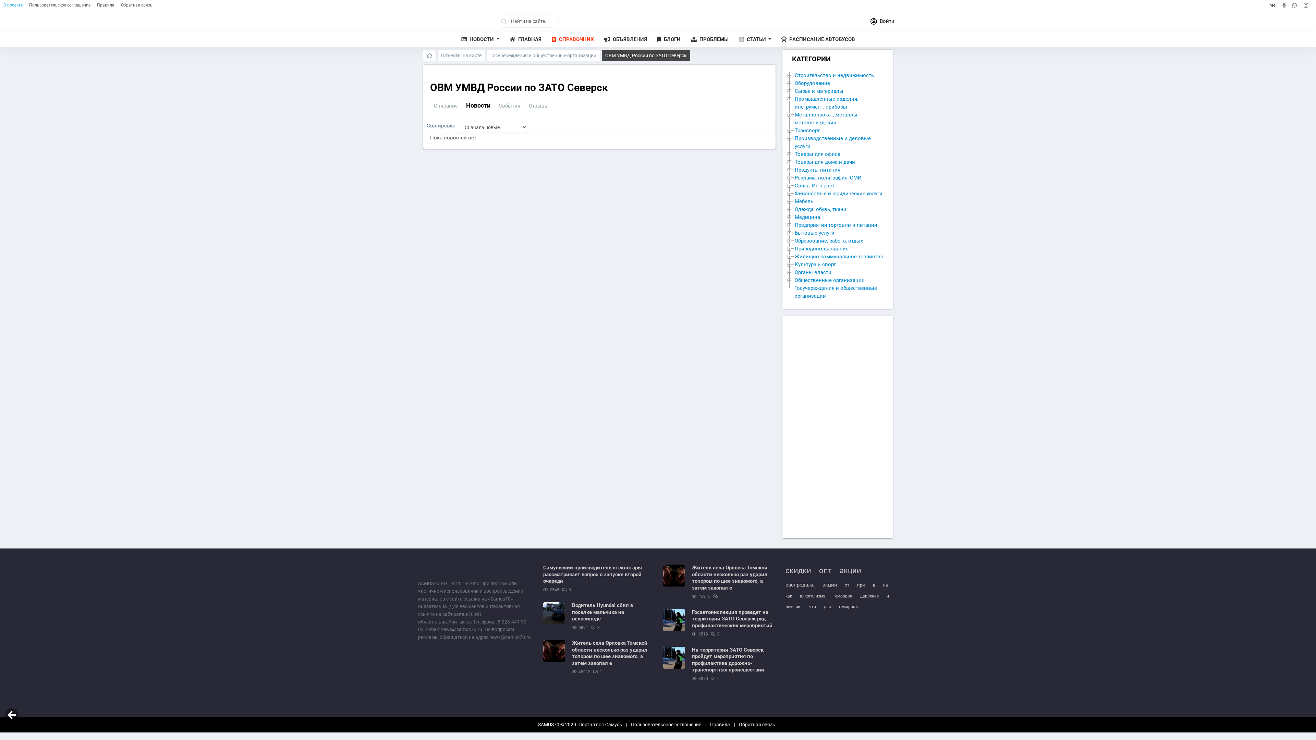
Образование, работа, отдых (829, 241)
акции (850, 570)
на (885, 585)
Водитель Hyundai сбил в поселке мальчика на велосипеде (602, 612)
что (812, 606)
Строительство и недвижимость (834, 75)
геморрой (848, 606)
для (827, 606)
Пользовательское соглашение (59, 5)
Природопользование (822, 249)
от (847, 585)
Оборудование (812, 83)
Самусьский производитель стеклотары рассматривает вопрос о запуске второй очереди (592, 574)
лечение (793, 606)
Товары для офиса (817, 154)
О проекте (13, 5)
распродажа (800, 585)
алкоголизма (813, 596)
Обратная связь (137, 5)
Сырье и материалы (819, 91)
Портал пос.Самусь (600, 724)
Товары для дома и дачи (825, 162)
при (861, 585)
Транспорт (807, 130)
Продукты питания (817, 170)
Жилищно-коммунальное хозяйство (839, 257)
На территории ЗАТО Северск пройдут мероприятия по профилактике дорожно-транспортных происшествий (728, 660)
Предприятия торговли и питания (836, 225)
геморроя (842, 596)
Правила (105, 5)
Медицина (807, 217)
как (788, 596)
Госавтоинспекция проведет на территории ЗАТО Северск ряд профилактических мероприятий (732, 619)
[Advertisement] (837, 427)
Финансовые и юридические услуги (838, 193)
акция (829, 585)
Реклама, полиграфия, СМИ (828, 178)
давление (869, 596)
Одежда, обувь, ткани (820, 209)
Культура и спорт (815, 264)
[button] (480, 39)
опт (825, 570)
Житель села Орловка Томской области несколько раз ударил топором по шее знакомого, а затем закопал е (609, 653)
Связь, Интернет (814, 186)
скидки (798, 570)
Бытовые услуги (814, 233)
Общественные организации (830, 280)
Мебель (804, 201)
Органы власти (813, 272)
